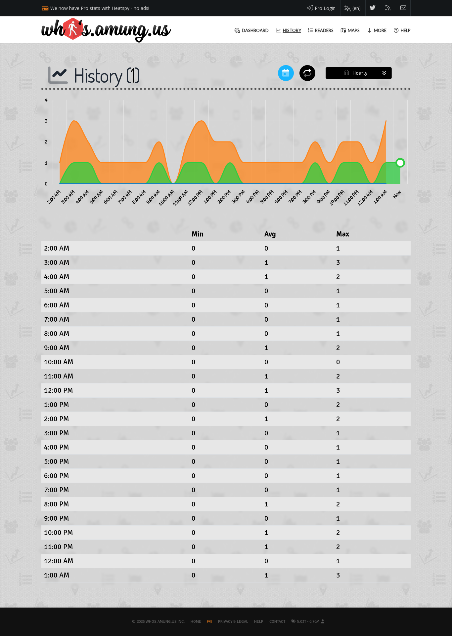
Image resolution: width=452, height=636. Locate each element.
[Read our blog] (388, 8)
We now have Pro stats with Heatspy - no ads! (99, 8)
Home (196, 621)
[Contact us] (403, 8)
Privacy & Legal (233, 621)
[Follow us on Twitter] (373, 8)
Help (258, 621)
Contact (277, 621)
